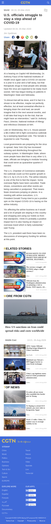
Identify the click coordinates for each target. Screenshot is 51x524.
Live (27, 469)
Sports (4, 477)
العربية (4, 502)
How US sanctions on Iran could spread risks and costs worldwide (24, 329)
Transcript (29, 473)
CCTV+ (5, 513)
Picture (28, 458)
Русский (5, 506)
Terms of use (10, 521)
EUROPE (5, 481)
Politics (4, 458)
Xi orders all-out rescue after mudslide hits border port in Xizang (35, 394)
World (4, 454)
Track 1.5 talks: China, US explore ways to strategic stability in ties (35, 422)
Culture (4, 473)
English (5, 490)
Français (5, 498)
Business (5, 462)
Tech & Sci (6, 469)
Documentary (7, 509)
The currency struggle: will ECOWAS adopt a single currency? (36, 269)
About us (42, 521)
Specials (29, 466)
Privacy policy (31, 521)
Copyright (21, 521)
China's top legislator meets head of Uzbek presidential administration (36, 376)
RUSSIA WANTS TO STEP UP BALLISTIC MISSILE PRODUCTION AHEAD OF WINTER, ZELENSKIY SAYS (36, 257)
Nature (28, 454)
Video (28, 462)
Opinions (5, 466)
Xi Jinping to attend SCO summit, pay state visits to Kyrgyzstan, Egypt (35, 408)
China (4, 450)
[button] (5, 276)
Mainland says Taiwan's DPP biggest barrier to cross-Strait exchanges (34, 362)
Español (5, 494)
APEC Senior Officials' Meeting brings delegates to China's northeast (36, 348)
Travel (28, 450)
